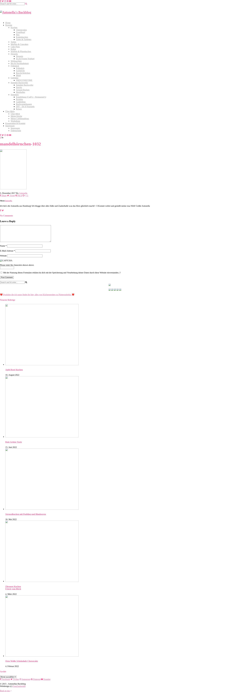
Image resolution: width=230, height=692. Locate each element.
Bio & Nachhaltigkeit (20, 63)
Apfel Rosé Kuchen (14, 370)
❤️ (72, 294)
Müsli (18, 75)
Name (3, 246)
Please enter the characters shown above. (17, 265)
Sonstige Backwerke (19, 82)
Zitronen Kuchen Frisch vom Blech (13, 587)
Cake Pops (15, 47)
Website (3, 256)
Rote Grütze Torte (13, 442)
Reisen (19, 109)
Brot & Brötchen (23, 73)
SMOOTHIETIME (24, 80)
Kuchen (14, 27)
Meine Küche (16, 116)
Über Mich (10, 111)
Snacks (19, 87)
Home (8, 23)
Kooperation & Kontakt (15, 123)
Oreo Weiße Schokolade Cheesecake (21, 661)
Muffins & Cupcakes (19, 44)
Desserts (14, 54)
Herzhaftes (20, 92)
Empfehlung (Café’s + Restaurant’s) (31, 97)
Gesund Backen (22, 90)
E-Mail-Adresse (7, 251)
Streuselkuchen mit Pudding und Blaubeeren (25, 514)
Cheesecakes (21, 30)
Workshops (15, 121)
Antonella (23, 193)
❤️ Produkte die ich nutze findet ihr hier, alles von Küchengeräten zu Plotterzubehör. (35, 294)
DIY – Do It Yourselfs (25, 106)
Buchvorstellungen (24, 104)
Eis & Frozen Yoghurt (25, 59)
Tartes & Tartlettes (23, 39)
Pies (17, 35)
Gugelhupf (20, 32)
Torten (13, 42)
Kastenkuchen (22, 37)
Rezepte (8, 25)
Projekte (19, 99)
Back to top (5, 691)
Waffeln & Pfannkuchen (21, 51)
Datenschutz (16, 130)
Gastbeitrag (21, 102)
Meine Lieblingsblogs (20, 118)
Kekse (13, 49)
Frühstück (15, 66)
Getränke (14, 78)
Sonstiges (15, 94)
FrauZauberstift (19, 686)
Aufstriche (20, 71)
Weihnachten (16, 61)
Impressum (10, 126)
